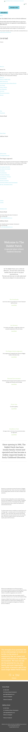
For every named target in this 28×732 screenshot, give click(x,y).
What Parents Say (4, 81)
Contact (2, 202)
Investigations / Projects (5, 176)
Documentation (3, 178)
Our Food (2, 91)
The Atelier (2, 170)
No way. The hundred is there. (6, 184)
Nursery (2, 95)
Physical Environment (4, 93)
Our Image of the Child (5, 167)
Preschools (2, 113)
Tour (1, 111)
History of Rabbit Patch (5, 79)
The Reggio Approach (4, 155)
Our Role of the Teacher (5, 168)
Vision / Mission (3, 87)
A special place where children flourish (8, 83)
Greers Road (2, 133)
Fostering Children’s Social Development (9, 182)
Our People (2, 85)
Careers (1, 200)
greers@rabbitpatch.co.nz (6, 217)
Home (1, 15)
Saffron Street (3, 153)
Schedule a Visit (3, 208)
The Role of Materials (5, 174)
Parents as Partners (4, 180)
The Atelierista (3, 172)
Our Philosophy (3, 89)
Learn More (14, 305)
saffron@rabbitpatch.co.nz (7, 226)
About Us (2, 66)
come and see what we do (5, 32)
